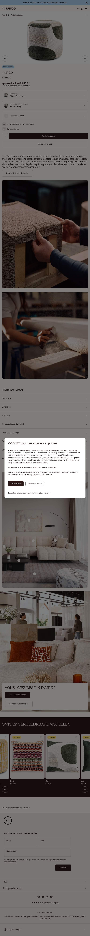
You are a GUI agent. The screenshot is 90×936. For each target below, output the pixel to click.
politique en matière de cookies (55, 472)
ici (51, 475)
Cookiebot (46, 493)
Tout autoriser (16, 483)
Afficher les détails (35, 483)
